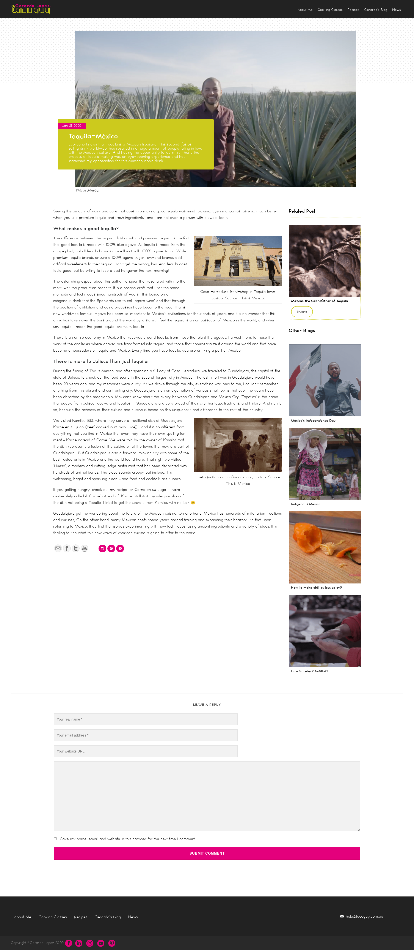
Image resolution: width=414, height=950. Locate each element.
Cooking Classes (53, 917)
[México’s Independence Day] (325, 380)
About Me (22, 917)
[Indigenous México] (325, 464)
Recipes (80, 917)
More (302, 311)
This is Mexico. (252, 298)
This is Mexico (101, 371)
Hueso (59, 466)
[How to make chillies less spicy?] (325, 547)
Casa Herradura (185, 371)
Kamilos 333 (82, 420)
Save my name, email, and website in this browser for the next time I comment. (128, 839)
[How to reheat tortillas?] (325, 631)
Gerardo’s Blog (108, 917)
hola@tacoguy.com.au (364, 916)
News (133, 917)
